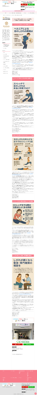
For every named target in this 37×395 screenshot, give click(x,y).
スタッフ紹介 (5, 54)
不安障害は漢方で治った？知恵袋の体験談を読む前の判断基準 (6, 45)
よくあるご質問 (3, 380)
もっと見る (4, 48)
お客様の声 (19, 373)
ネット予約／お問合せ (14, 377)
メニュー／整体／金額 (6, 59)
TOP (4, 52)
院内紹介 (4, 64)
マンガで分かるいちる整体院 (6, 62)
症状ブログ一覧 (5, 71)
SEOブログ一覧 (5, 73)
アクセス (4, 69)
